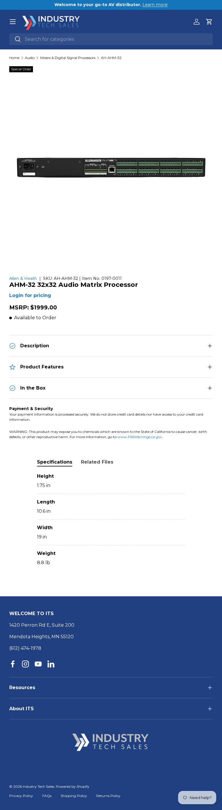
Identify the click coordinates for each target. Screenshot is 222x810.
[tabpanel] (111, 519)
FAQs (46, 796)
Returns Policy (108, 796)
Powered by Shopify (72, 786)
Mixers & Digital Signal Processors (67, 58)
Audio (30, 58)
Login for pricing (30, 295)
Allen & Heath (23, 278)
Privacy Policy (21, 796)
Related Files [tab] (97, 462)
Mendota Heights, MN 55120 (41, 636)
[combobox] (111, 39)
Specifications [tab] (54, 462)
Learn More (156, 4)
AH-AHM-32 (111, 58)
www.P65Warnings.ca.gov (139, 437)
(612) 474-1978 (25, 648)
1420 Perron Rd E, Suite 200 (41, 625)
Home (14, 58)
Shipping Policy (74, 796)
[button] (209, 21)
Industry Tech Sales (38, 786)
